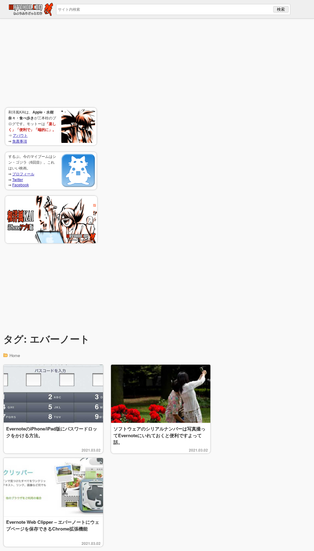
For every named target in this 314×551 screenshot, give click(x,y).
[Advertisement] (51, 63)
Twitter (17, 179)
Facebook (20, 184)
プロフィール (23, 173)
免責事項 (19, 140)
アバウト (20, 135)
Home (15, 355)
